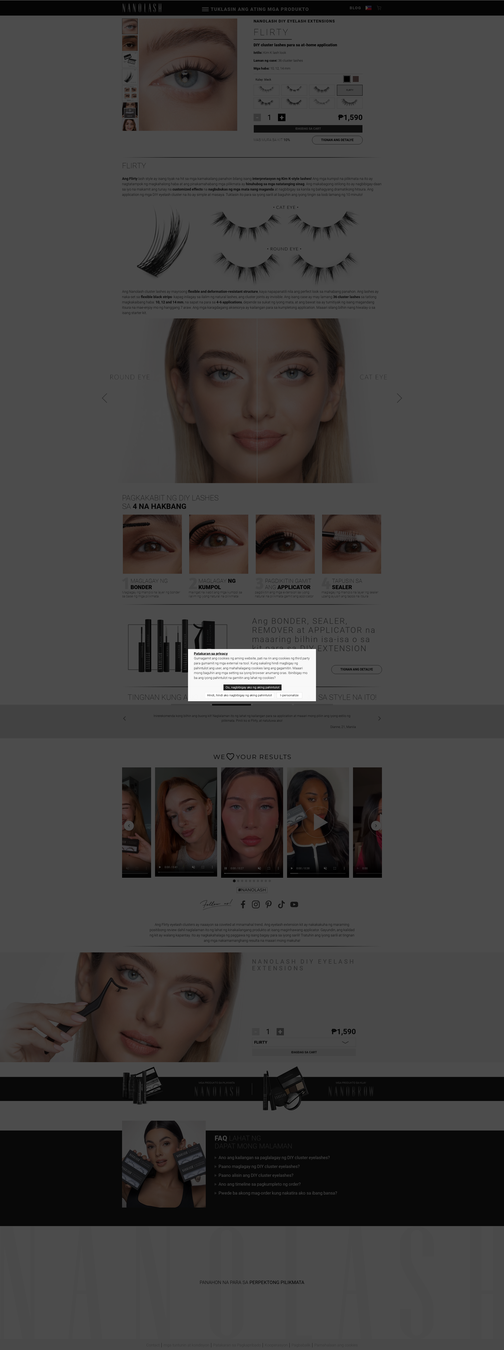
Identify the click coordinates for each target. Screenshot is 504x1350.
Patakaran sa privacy (211, 653)
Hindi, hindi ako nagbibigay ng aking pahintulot (239, 695)
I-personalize (289, 695)
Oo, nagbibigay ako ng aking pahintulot (252, 687)
